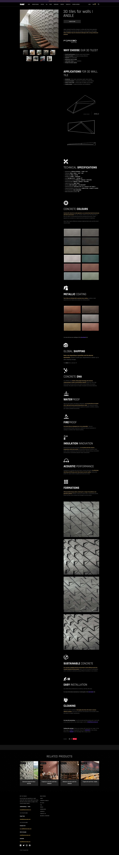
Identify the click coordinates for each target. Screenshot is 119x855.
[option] (39, 29)
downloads (83, 337)
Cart (94, 4)
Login (89, 4)
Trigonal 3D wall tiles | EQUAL (90, 782)
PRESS (50, 4)
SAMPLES (62, 4)
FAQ (46, 4)
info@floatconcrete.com (92, 722)
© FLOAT (21, 850)
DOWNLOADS (56, 4)
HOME (29, 4)
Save (75, 739)
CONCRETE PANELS (35, 4)
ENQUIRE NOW (72, 21)
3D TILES (42, 4)
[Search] (98, 4)
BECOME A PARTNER (76, 4)
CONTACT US (68, 4)
